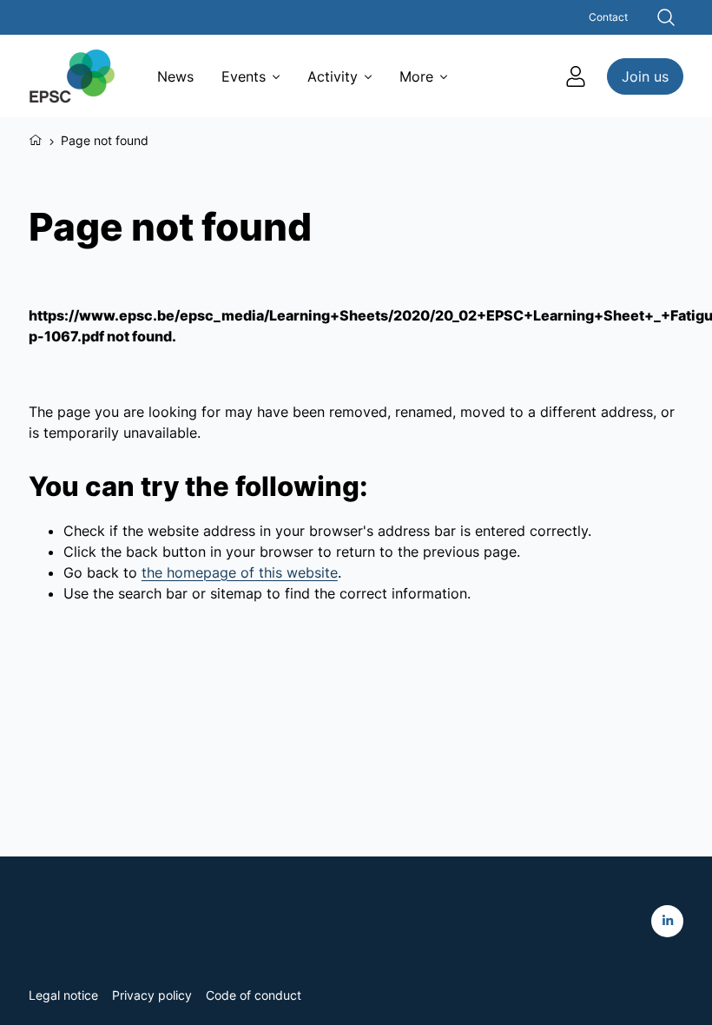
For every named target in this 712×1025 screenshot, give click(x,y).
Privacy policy (152, 995)
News (175, 76)
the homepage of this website (240, 572)
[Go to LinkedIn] (667, 921)
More (416, 76)
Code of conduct (253, 995)
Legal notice (63, 995)
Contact (608, 16)
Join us (645, 76)
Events (243, 76)
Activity (332, 76)
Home (36, 138)
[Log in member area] (575, 76)
